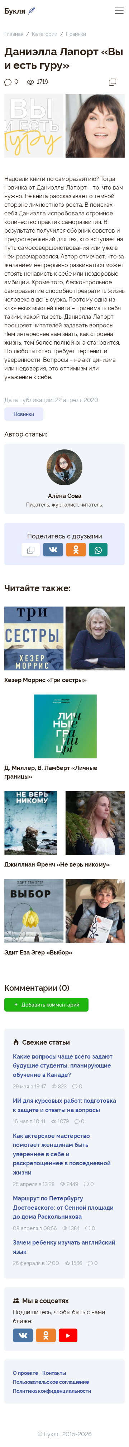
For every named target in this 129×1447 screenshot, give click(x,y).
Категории (44, 33)
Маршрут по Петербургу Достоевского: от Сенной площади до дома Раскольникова (63, 1207)
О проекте (25, 1372)
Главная (13, 33)
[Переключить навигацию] (119, 10)
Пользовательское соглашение (51, 1381)
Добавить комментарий (50, 1004)
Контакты (54, 1372)
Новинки (76, 33)
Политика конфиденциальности (52, 1390)
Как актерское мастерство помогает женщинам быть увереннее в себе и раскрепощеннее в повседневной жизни (62, 1153)
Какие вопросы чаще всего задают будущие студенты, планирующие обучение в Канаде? (63, 1065)
